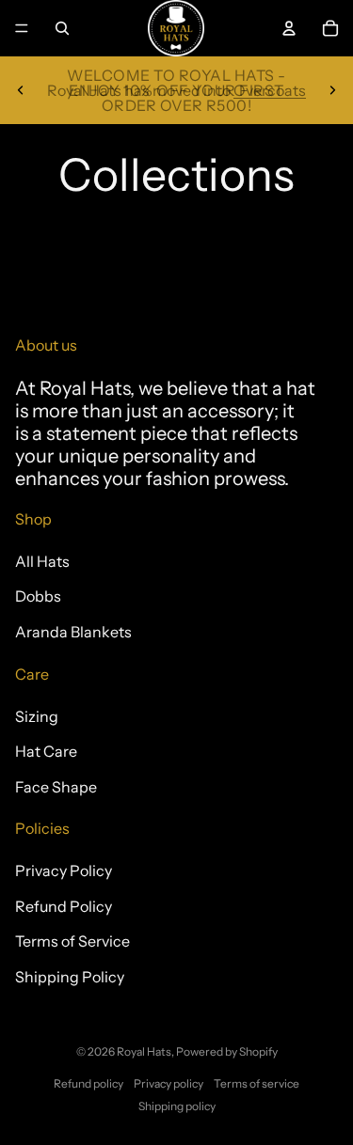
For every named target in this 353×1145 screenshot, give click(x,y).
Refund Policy (63, 906)
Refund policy (88, 1083)
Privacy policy (168, 1083)
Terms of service (256, 1083)
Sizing (36, 716)
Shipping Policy (69, 976)
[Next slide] (332, 90)
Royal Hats (144, 1051)
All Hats (42, 561)
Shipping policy (177, 1106)
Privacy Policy (63, 870)
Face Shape (56, 786)
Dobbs (38, 596)
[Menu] (21, 28)
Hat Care (46, 751)
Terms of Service (72, 941)
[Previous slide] (20, 90)
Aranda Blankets (73, 631)
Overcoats (269, 90)
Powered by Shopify (227, 1051)
